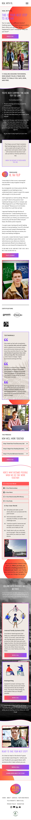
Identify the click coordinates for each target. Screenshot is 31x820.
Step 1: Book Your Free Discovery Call (13, 443)
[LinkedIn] (17, 807)
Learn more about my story (15, 773)
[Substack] (20, 807)
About (9, 798)
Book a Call (10, 36)
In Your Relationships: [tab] (11, 488)
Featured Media (23, 798)
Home (4, 798)
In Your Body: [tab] (9, 501)
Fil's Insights (11, 800)
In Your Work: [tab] (9, 492)
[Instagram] (11, 807)
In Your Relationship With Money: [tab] (14, 496)
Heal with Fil (7, 3)
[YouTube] (14, 807)
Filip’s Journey (10, 255)
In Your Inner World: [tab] (10, 483)
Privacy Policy (11, 804)
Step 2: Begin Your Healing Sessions (13, 448)
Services (14, 798)
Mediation (20, 804)
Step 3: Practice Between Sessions (13, 454)
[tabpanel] (15, 531)
